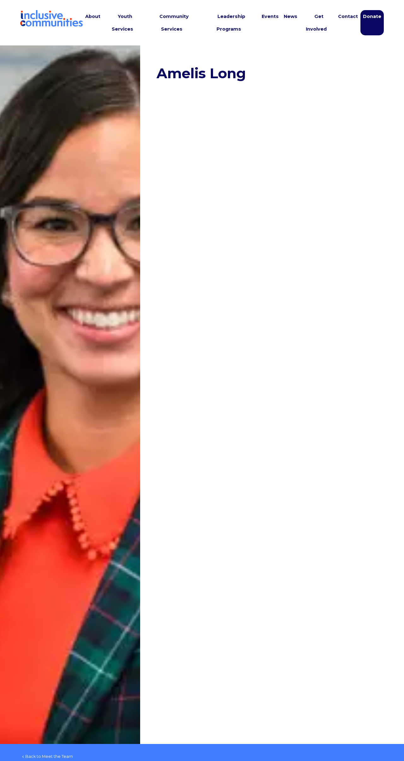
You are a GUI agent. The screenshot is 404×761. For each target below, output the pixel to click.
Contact (348, 16)
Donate (372, 16)
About (92, 16)
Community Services (174, 23)
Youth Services (122, 23)
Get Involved (316, 23)
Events (270, 16)
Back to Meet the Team (49, 756)
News (290, 16)
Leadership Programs (231, 23)
